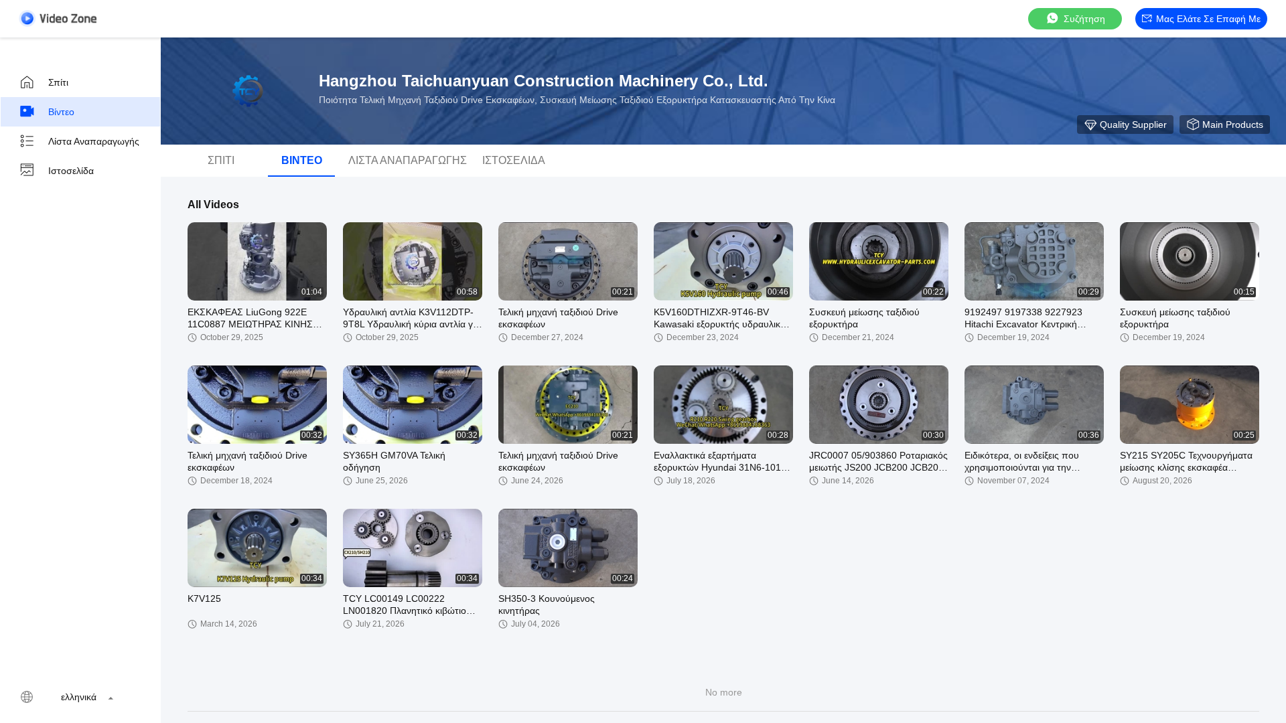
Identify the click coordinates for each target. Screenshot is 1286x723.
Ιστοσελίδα (71, 170)
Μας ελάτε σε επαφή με (1208, 18)
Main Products (1232, 124)
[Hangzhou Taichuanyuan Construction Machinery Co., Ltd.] (248, 91)
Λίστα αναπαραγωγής (93, 141)
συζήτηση (1084, 18)
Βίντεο (61, 111)
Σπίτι (58, 82)
